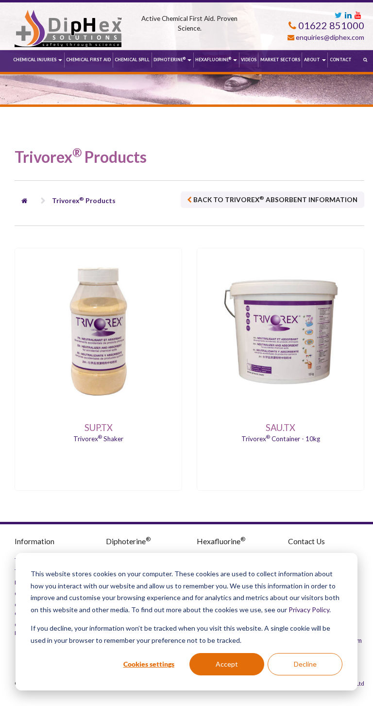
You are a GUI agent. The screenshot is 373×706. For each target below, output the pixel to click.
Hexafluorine (213, 59)
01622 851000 (330, 25)
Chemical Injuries (35, 59)
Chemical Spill (132, 59)
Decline (305, 664)
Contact (341, 59)
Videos (248, 59)
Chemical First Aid (88, 59)
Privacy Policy (308, 609)
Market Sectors (280, 59)
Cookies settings (148, 664)
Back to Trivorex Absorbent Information (274, 199)
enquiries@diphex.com (330, 37)
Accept (227, 664)
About (312, 59)
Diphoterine (169, 59)
